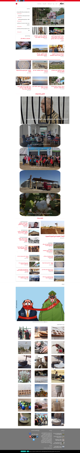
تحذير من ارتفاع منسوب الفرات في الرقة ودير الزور (40, 87)
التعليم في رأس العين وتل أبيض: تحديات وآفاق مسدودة (40, 167)
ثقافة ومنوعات (44, 3)
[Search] (16, 3)
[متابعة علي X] (35, 437)
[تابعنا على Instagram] (37, 437)
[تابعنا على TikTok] (22, 0)
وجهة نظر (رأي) (39, 3)
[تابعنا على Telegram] (16, 0)
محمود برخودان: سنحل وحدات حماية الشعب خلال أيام (57, 87)
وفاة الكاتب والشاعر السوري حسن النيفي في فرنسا (22, 224)
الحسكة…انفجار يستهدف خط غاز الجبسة (52, 21)
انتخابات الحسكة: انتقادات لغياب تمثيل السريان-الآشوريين (57, 54)
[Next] (32, 17)
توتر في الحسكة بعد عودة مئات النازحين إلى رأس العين (48, 277)
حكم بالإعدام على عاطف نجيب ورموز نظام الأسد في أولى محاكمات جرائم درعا (24, 88)
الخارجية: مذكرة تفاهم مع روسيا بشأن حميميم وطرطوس (23, 277)
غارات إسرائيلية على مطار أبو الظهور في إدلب (23, 12)
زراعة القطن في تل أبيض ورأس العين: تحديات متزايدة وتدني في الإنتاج (40, 213)
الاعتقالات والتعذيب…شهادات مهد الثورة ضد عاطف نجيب (40, 36)
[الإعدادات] (78, 451)
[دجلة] (61, 3)
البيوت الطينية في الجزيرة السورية (55, 236)
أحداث (56, 3)
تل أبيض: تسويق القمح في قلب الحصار (39, 190)
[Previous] (64, 17)
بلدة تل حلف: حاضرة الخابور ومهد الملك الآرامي (23, 240)
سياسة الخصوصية (23, 451)
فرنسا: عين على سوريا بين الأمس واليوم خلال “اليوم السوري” (40, 144)
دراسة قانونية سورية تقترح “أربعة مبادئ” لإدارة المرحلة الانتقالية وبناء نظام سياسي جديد (57, 38)
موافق (28, 451)
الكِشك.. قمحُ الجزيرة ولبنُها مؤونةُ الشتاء (23, 19)
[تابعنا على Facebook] (23, 0)
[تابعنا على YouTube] (18, 0)
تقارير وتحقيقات (50, 3)
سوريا (53, 3)
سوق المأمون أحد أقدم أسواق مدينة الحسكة (22, 232)
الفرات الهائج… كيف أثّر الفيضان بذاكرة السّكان (42, 54)
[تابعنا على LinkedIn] (19, 0)
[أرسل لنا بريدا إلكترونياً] (21, 0)
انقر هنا (50, 446)
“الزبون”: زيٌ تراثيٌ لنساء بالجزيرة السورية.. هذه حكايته (22, 248)
